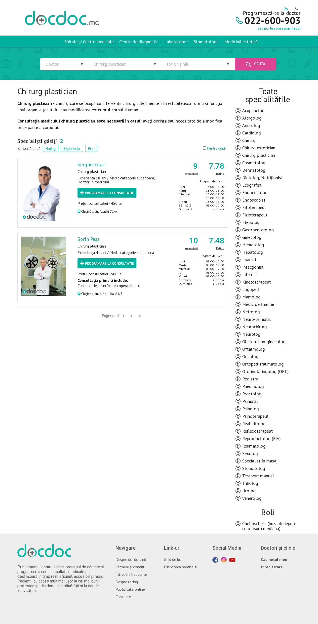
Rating (50, 148)
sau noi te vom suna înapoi (279, 28)
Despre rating (127, 581)
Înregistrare (272, 566)
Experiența (71, 148)
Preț (91, 148)
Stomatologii (206, 41)
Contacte (123, 596)
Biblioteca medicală (180, 566)
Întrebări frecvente (131, 574)
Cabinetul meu (274, 559)
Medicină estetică (241, 41)
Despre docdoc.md (131, 559)
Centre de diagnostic (138, 41)
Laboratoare (176, 41)
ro (286, 7)
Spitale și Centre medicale (89, 41)
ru (296, 7)
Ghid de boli (173, 559)
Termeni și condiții (130, 566)
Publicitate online (130, 589)
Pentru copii (216, 148)
